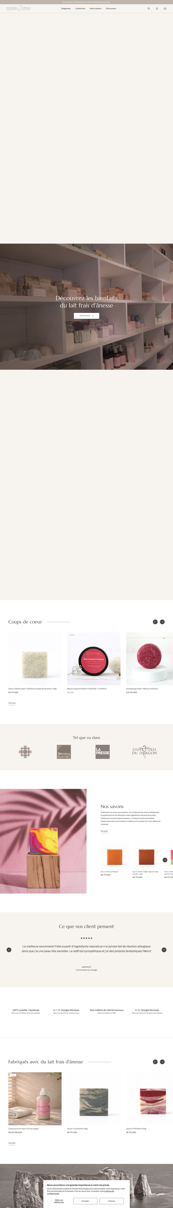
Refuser (111, 1201)
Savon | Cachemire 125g (77, 1129)
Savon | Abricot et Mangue (109, 872)
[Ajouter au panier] (57, 681)
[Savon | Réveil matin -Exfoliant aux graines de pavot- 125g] (35, 658)
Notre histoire (95, 9)
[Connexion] (156, 8)
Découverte (111, 9)
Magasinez (66, 9)
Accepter (85, 1201)
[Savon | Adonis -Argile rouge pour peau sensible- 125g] (147, 855)
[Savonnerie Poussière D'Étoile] (18, 8)
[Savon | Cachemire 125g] (93, 1098)
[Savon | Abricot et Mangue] (115, 855)
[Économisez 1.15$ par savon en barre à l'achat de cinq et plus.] (86, 2)
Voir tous (12, 703)
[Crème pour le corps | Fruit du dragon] (35, 1098)
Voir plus (104, 831)
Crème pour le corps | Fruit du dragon (23, 1129)
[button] (148, 8)
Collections (80, 9)
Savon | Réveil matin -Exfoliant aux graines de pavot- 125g (32, 689)
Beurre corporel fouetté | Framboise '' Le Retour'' (87, 689)
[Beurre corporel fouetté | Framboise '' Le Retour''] (93, 658)
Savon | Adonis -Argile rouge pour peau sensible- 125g (145, 873)
